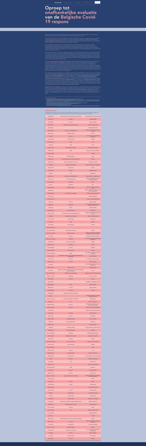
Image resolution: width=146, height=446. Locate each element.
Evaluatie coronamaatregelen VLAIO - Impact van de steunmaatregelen (57, 104)
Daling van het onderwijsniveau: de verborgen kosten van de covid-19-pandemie (59, 103)
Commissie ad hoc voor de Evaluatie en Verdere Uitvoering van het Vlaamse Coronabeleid (60, 99)
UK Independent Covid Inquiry (90, 79)
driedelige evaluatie (70, 79)
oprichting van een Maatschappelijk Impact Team (87, 75)
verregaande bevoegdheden (56, 75)
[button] (97, 2)
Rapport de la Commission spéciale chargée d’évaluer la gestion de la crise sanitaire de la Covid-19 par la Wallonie (64, 102)
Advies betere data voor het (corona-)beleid (64, 105)
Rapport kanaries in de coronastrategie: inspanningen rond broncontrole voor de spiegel (85, 105)
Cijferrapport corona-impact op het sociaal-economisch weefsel (72, 100)
